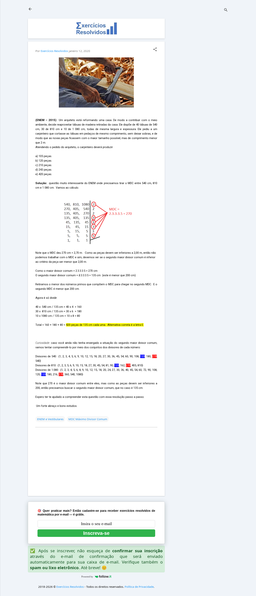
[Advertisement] (200, 75)
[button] (155, 49)
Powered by (87, 576)
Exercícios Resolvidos (70, 586)
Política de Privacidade (139, 586)
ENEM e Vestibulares (50, 419)
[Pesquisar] (226, 10)
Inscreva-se (96, 533)
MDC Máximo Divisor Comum (87, 419)
